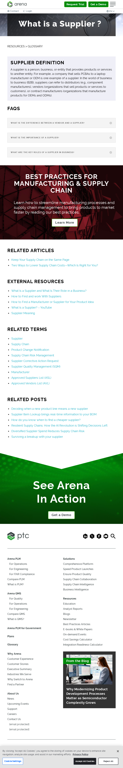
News (10, 698)
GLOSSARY (35, 46)
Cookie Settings (12, 761)
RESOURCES (16, 46)
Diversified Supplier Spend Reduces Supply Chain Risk (48, 431)
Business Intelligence (76, 589)
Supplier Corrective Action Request (35, 361)
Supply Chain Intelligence (78, 584)
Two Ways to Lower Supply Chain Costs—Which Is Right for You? (54, 265)
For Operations (18, 563)
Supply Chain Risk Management (32, 355)
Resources (69, 598)
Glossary (12, 644)
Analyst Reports (72, 608)
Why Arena (14, 653)
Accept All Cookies (84, 761)
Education (69, 603)
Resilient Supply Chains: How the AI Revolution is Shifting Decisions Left (59, 425)
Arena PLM (14, 558)
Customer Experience (20, 658)
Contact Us (14, 719)
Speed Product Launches (78, 569)
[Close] (117, 751)
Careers (12, 714)
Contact (14, 11)
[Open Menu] (113, 4)
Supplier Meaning (23, 313)
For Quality (16, 598)
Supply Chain (20, 344)
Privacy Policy (80, 754)
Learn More (64, 222)
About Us (13, 693)
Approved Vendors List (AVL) (30, 383)
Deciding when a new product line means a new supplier (49, 408)
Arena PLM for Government (24, 628)
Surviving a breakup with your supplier (37, 436)
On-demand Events (74, 634)
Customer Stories (18, 664)
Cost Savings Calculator (77, 639)
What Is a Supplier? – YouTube (31, 307)
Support (12, 708)
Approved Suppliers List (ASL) (31, 377)
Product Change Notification (30, 349)
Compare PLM (16, 579)
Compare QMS (16, 613)
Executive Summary (19, 669)
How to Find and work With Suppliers (36, 296)
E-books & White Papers (77, 629)
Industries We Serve (19, 674)
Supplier (17, 338)
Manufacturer (20, 372)
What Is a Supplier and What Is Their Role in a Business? (48, 290)
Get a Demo (61, 515)
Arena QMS (14, 593)
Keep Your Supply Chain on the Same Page (40, 259)
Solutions (69, 558)
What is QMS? (15, 619)
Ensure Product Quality (77, 574)
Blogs (66, 613)
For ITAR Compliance (22, 574)
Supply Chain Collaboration (79, 579)
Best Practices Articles (76, 624)
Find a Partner (15, 684)
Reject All (108, 761)
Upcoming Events (18, 703)
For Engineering (18, 569)
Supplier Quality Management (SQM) (35, 366)
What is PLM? (15, 584)
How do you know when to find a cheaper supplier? (46, 420)
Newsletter (69, 619)
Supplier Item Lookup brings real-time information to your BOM (54, 414)
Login (28, 11)
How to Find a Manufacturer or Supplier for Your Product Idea (52, 302)
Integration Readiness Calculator (83, 644)
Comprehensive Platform (78, 563)
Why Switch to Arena (20, 679)
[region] (61, 757)
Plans (10, 636)
